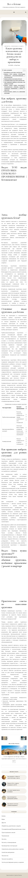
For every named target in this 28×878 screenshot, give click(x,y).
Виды (3, 819)
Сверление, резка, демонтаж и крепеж (13, 849)
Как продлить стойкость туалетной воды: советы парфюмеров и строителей (13, 777)
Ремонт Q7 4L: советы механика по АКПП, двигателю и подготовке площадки (13, 784)
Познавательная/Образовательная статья (13, 829)
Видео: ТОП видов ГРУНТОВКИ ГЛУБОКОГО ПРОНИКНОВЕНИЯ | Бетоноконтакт (14, 76)
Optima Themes (18, 875)
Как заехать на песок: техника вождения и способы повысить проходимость (12, 804)
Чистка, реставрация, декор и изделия (13, 862)
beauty (3, 816)
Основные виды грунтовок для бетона (14, 80)
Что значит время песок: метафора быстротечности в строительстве (13, 791)
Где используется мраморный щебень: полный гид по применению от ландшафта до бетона (13, 797)
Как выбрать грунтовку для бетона (13, 72)
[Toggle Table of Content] (23, 70)
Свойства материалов (8, 852)
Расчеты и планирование (9, 842)
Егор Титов (17, 65)
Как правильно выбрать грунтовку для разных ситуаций (14, 83)
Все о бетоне (14, 4)
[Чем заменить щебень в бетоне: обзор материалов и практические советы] (4, 738)
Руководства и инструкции (9, 845)
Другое (4, 822)
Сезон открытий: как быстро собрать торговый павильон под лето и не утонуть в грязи (14, 759)
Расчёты (4, 839)
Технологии (5, 855)
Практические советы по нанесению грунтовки (14, 92)
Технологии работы (7, 859)
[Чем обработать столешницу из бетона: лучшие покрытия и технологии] (23, 738)
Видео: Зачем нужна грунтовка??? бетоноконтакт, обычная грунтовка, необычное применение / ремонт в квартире (14, 88)
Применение (5, 836)
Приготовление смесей (8, 832)
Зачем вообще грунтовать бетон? (13, 78)
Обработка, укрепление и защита (14, 46)
